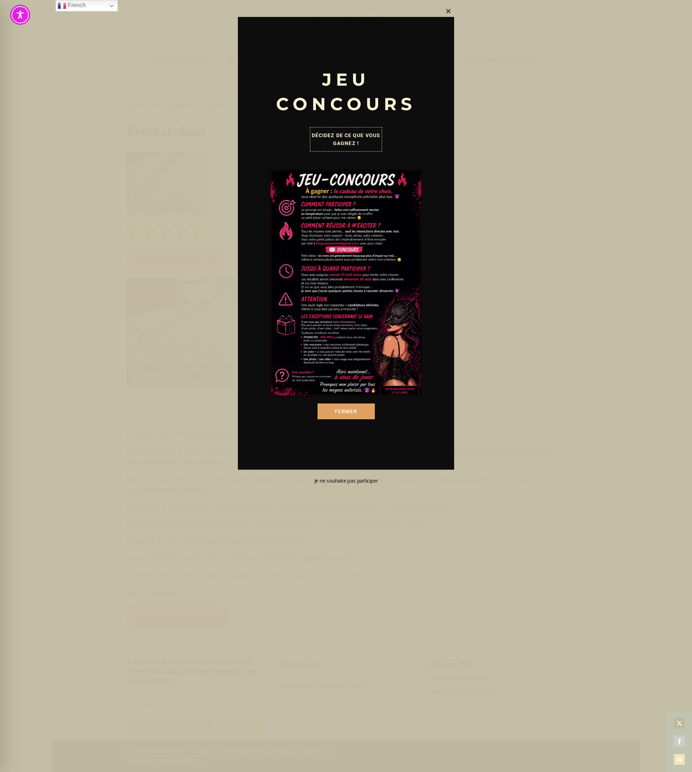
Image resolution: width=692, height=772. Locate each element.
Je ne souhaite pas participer (346, 480)
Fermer (346, 411)
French (76, 5)
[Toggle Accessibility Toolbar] (20, 14)
